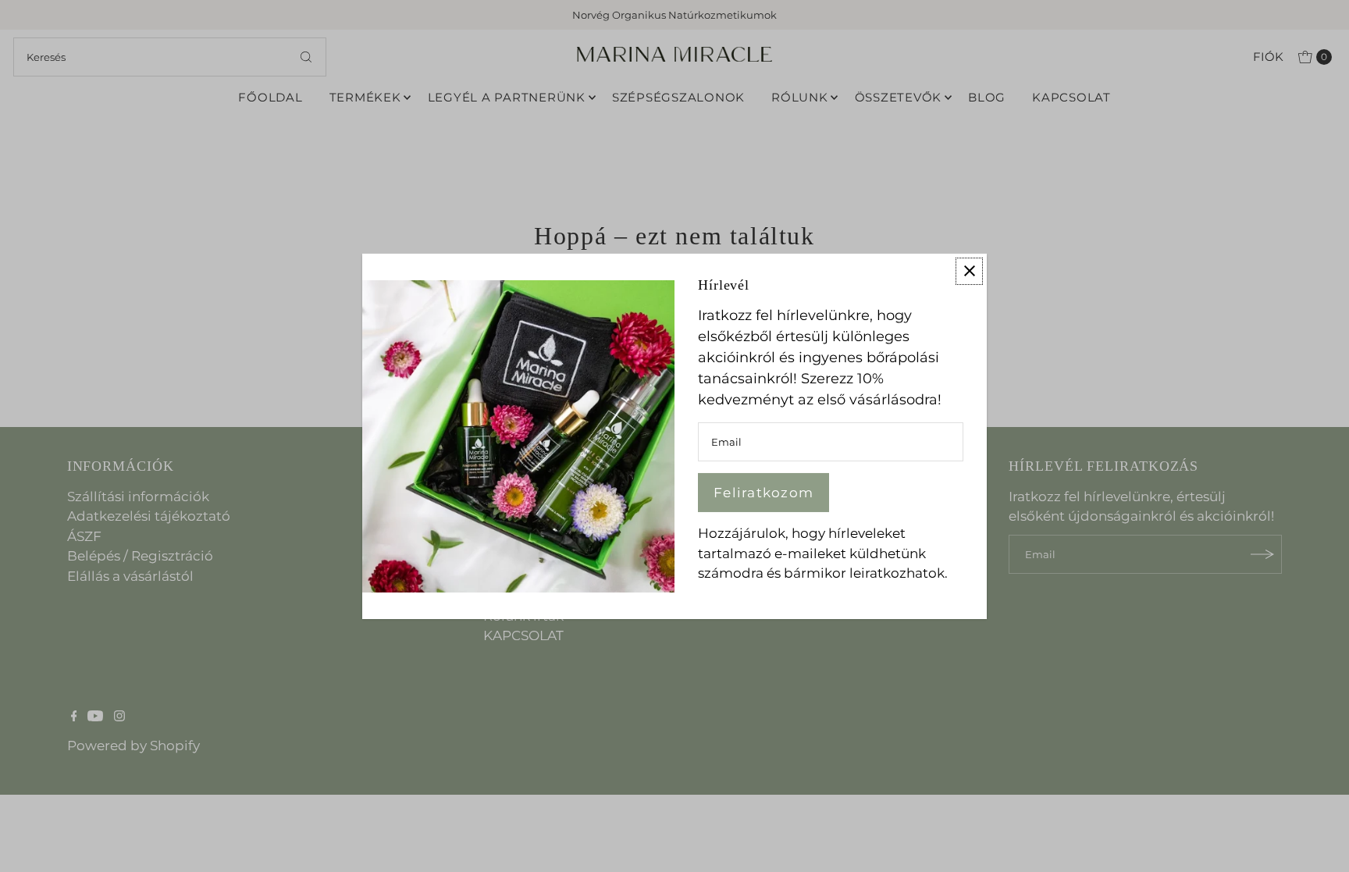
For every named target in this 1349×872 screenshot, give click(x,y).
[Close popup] (969, 270)
